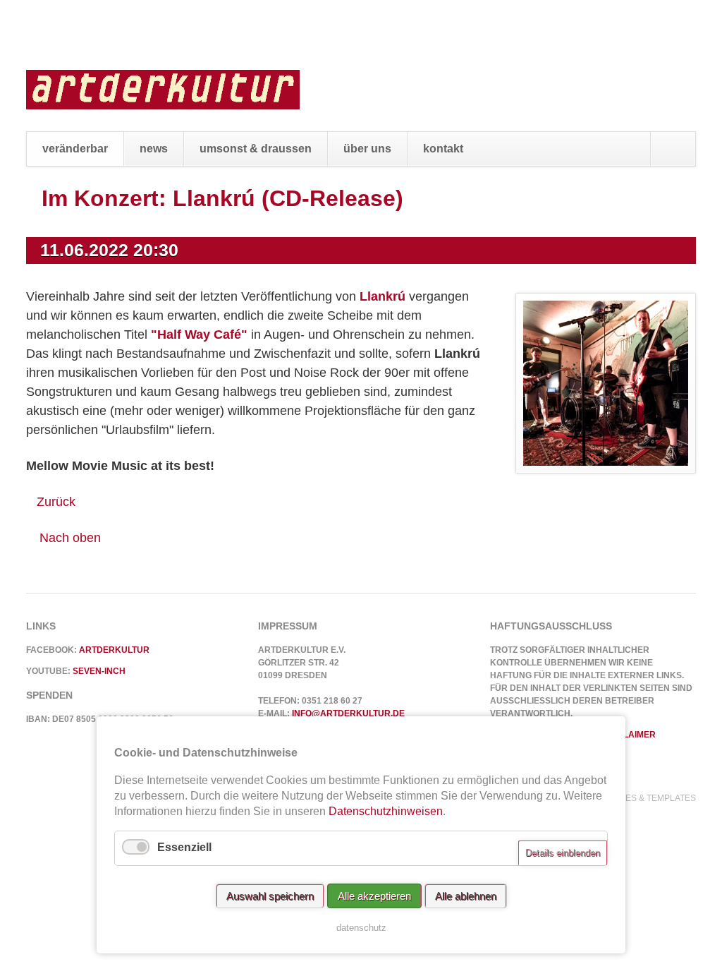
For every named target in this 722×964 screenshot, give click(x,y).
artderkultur (114, 650)
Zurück (56, 502)
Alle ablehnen (465, 896)
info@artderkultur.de (348, 713)
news (154, 149)
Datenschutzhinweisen (386, 811)
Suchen (672, 149)
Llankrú (382, 296)
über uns (367, 149)
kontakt (443, 149)
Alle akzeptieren (374, 896)
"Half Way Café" (199, 334)
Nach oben (70, 538)
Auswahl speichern (270, 896)
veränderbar (75, 149)
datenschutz (361, 927)
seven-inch (99, 671)
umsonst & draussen (256, 149)
